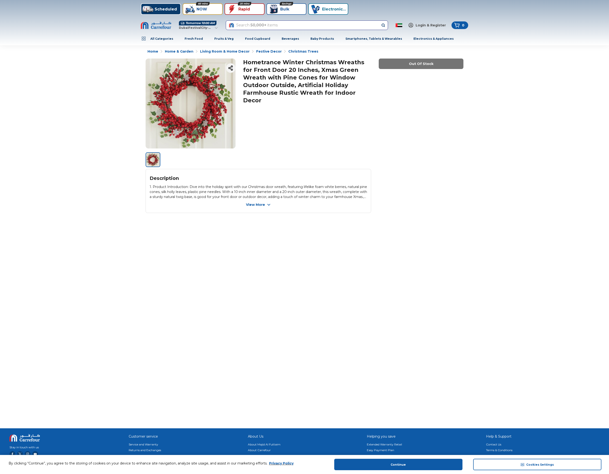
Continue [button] (398, 464)
